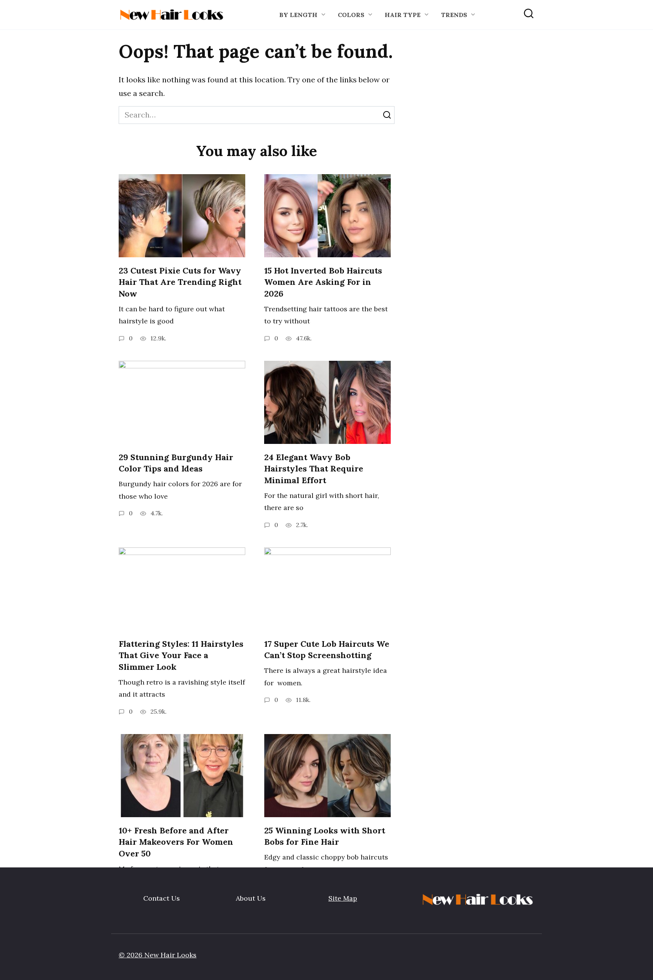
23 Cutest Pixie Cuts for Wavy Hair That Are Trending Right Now (180, 282)
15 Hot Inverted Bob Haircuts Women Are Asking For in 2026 (323, 282)
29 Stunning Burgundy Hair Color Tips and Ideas (176, 463)
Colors (351, 15)
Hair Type (403, 15)
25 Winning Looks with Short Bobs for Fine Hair (324, 836)
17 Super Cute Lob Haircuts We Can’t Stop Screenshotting (326, 649)
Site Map (342, 898)
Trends (454, 15)
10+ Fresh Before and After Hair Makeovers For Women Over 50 (176, 842)
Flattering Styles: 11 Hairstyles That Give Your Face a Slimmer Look (181, 655)
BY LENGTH (298, 15)
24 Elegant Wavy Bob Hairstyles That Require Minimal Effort (313, 469)
